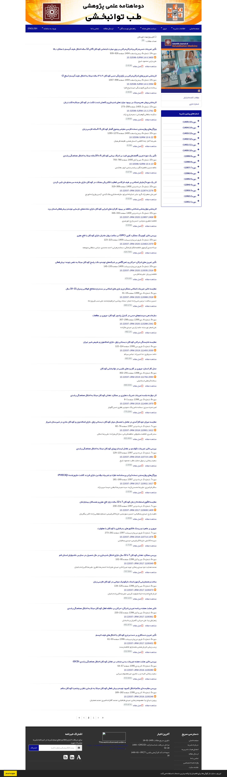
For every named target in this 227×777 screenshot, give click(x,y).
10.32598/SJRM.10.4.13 (141, 164)
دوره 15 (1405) (189, 122)
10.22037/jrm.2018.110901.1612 (136, 430)
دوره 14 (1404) (189, 128)
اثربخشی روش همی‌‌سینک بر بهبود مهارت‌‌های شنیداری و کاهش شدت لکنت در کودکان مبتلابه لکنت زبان (110, 102)
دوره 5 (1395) (190, 179)
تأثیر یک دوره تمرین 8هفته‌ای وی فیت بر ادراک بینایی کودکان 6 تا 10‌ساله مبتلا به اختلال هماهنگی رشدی (109, 155)
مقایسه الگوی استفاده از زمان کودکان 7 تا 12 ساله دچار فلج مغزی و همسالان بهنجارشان (118, 502)
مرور (164, 28)
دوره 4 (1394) (190, 185)
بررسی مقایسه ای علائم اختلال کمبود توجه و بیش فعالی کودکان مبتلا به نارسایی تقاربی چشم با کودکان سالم (108, 688)
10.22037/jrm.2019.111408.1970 (136, 404)
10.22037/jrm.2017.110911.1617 (136, 484)
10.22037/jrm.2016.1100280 (138, 670)
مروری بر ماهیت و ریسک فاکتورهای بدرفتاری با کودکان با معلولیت (126, 528)
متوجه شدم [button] (10, 773)
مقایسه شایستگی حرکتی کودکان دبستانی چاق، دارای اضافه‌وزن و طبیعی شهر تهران (119, 342)
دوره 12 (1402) (189, 139)
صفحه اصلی (194, 28)
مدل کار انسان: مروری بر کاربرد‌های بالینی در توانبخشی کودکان (128, 368)
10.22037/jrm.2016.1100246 (138, 697)
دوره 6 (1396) (190, 173)
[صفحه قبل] (98, 717)
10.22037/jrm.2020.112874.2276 (136, 191)
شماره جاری (194, 104)
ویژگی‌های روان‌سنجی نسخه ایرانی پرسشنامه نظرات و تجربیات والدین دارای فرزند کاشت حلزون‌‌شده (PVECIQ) (107, 475)
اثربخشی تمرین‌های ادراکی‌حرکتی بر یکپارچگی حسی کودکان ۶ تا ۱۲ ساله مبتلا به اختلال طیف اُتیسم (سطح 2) (109, 76)
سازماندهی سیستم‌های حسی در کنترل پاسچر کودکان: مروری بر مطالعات (124, 315)
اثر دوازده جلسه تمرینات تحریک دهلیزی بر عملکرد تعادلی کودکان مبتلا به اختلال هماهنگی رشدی (113, 395)
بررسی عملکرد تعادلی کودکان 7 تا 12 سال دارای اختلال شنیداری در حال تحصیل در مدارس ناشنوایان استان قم (107, 555)
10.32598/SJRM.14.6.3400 (140, 57)
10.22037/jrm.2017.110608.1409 (136, 510)
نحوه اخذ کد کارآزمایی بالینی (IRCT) (154, 752)
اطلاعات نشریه (179, 28)
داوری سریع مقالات (161, 740)
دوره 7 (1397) (190, 168)
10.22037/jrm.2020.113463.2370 (136, 244)
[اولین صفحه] (102, 717)
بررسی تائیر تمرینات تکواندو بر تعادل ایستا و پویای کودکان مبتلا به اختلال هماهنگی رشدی (116, 448)
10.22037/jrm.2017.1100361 (138, 617)
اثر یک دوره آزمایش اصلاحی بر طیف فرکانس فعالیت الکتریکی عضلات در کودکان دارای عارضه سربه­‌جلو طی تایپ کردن (104, 182)
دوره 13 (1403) (189, 133)
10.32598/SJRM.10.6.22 (141, 137)
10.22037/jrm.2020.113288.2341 (136, 324)
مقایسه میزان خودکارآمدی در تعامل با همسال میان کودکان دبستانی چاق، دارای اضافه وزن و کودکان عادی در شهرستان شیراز (101, 422)
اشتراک (34, 748)
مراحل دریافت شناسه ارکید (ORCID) (153, 745)
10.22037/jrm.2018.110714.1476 (136, 537)
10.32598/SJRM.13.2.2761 (140, 111)
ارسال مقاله (108, 28)
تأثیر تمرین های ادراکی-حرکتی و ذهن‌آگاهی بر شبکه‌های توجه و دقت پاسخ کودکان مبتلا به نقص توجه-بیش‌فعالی (105, 262)
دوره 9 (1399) (190, 156)
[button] (159, 773)
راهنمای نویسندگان (127, 28)
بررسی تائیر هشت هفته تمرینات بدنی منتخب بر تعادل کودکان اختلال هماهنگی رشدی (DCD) (114, 661)
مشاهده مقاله (150, 66)
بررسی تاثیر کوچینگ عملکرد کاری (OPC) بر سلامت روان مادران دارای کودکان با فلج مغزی (116, 235)
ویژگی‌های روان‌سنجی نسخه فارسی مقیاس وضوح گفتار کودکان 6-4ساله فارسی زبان (119, 129)
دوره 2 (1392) (190, 196)
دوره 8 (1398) (190, 162)
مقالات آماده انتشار (191, 97)
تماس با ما (95, 28)
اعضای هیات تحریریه (190, 749)
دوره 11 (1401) (189, 145)
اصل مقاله (133, 66)
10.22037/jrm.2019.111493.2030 (136, 350)
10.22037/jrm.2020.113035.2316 (136, 270)
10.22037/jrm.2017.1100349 (138, 563)
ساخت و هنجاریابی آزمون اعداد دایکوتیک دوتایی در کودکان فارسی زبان (124, 581)
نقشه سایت (193, 767)
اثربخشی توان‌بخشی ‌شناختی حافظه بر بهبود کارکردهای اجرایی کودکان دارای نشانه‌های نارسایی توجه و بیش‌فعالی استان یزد (102, 209)
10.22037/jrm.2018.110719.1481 (136, 457)
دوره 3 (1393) (190, 190)
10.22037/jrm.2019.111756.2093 (136, 377)
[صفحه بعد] (84, 717)
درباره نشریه (193, 745)
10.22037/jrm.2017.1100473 (138, 590)
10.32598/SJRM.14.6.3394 (140, 84)
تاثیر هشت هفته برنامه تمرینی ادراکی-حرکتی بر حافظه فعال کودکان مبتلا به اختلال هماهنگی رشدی (111, 608)
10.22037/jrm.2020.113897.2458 (136, 217)
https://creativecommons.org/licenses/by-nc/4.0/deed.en (107, 746)
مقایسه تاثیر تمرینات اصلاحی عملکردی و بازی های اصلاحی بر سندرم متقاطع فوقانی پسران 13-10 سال (111, 288)
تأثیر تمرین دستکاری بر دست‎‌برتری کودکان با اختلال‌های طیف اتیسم (126, 635)
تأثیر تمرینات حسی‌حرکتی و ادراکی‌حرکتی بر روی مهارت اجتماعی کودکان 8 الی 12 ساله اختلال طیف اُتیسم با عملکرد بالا (104, 49)
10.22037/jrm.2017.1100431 (138, 643)
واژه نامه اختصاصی (190, 763)
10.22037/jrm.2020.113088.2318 (136, 297)
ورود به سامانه (49, 28)
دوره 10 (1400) (189, 150)
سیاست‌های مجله (149, 28)
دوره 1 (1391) (190, 202)
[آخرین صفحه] (79, 717)
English (32, 28)
